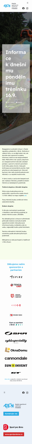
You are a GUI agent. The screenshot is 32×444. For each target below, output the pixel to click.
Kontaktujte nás (11, 414)
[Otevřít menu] (27, 3)
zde (25, 195)
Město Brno (7, 379)
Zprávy (20, 102)
